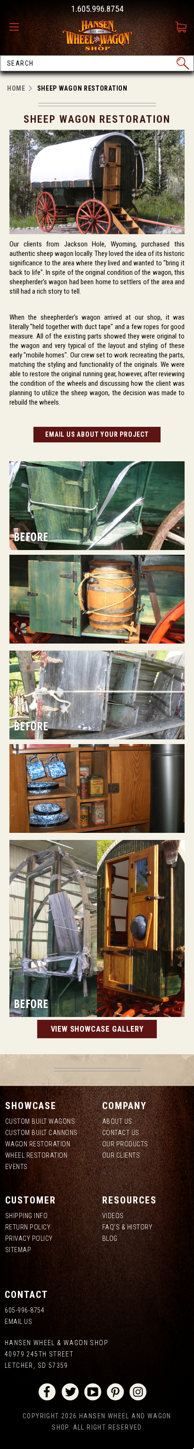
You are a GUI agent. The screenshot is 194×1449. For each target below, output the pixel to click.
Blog (110, 1238)
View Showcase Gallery (97, 1029)
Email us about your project (97, 434)
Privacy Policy (29, 1238)
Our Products (125, 1144)
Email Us (18, 1321)
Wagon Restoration (38, 1144)
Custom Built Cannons (41, 1132)
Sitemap (18, 1250)
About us (117, 1121)
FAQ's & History (127, 1227)
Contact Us (120, 1132)
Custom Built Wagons (40, 1121)
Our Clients (121, 1155)
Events (16, 1166)
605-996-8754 (24, 1310)
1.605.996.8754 (97, 9)
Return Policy (28, 1227)
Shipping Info (26, 1216)
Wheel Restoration (36, 1155)
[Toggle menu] (16, 27)
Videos (113, 1216)
